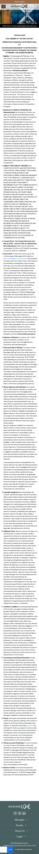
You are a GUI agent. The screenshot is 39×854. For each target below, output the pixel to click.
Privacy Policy (23, 845)
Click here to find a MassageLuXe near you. (19, 26)
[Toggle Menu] (3, 7)
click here (30, 725)
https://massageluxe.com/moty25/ (15, 258)
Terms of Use (32, 845)
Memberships (8, 845)
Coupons (16, 845)
